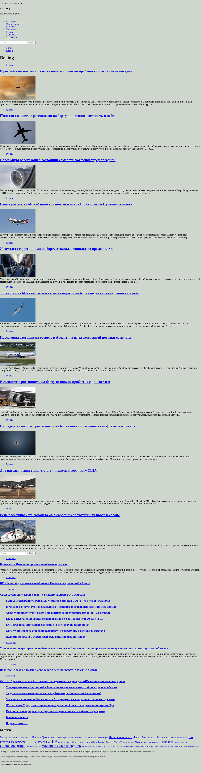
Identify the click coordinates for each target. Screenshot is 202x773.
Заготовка (11, 29)
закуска (28, 746)
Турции (117, 742)
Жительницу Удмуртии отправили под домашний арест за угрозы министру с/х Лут (60, 705)
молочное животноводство (61, 746)
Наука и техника (17, 723)
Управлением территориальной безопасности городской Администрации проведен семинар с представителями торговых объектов (84, 648)
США (52, 741)
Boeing (3, 737)
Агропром (11, 21)
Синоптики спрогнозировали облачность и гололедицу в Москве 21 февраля (55, 630)
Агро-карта (11, 37)
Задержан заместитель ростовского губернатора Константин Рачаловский (53, 693)
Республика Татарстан (13, 741)
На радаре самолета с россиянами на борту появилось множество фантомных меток (67, 426)
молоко (38, 746)
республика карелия (166, 746)
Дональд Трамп (40, 737)
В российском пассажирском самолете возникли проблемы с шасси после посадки (66, 71)
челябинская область (191, 746)
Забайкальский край (58, 737)
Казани (85, 737)
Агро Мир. (5, 8)
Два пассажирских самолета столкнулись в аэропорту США (48, 470)
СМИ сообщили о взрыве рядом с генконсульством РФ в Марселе (42, 594)
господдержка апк (180, 742)
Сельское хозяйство (82, 742)
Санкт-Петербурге (64, 742)
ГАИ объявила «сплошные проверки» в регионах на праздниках (47, 624)
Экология (11, 34)
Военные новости (17, 717)
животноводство (12, 746)
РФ (191, 737)
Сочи (94, 742)
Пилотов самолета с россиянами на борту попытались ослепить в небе (57, 116)
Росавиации (32, 742)
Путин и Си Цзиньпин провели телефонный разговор (34, 564)
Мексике (137, 737)
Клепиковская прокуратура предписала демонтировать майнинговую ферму (55, 711)
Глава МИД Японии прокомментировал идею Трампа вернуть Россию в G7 (54, 618)
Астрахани (23, 737)
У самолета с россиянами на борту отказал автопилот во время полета (57, 249)
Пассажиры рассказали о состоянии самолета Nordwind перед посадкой (57, 160)
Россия (42, 741)
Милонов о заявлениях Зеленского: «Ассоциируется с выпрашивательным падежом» (60, 699)
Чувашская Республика (147, 742)
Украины (131, 742)
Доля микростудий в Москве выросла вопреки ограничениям (45, 636)
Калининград (102, 737)
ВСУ (29, 737)
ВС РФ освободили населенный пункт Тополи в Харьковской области (45, 583)
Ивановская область (75, 737)
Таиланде (110, 742)
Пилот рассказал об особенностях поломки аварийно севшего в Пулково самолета (66, 204)
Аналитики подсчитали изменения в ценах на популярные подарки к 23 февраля (58, 612)
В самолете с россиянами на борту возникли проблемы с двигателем (55, 382)
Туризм (9, 32)
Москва (146, 737)
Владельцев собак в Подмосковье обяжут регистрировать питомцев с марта (49, 669)
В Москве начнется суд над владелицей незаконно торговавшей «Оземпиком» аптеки (61, 606)
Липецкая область (120, 737)
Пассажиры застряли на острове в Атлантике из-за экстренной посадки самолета (65, 337)
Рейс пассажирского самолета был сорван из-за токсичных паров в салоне (60, 515)
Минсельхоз (12, 26)
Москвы (162, 737)
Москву (153, 737)
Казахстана (92, 737)
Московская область (174, 737)
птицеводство (151, 746)
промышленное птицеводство (133, 746)
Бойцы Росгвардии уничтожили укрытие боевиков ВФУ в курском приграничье (58, 600)
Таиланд (101, 742)
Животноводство (14, 24)
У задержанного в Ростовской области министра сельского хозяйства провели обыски (61, 687)
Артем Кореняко (13, 737)
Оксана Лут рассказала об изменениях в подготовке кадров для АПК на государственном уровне (62, 681)
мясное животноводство (92, 746)
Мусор (185, 737)
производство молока (113, 746)
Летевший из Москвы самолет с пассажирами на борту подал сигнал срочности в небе (69, 293)
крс (33, 746)
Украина (123, 742)
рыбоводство (178, 746)
